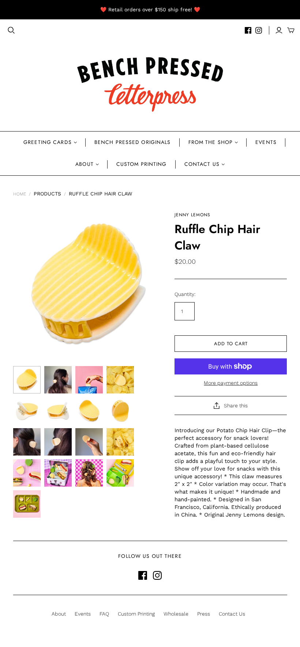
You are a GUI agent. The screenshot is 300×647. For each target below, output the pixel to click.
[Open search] (11, 30)
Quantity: (185, 294)
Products (47, 194)
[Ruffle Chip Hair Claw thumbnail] (27, 379)
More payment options (231, 383)
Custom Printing (141, 164)
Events (266, 142)
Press (203, 614)
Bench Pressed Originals (132, 142)
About (84, 164)
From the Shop (210, 142)
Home (19, 194)
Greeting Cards (47, 142)
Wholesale (176, 614)
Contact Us (202, 164)
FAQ (104, 614)
